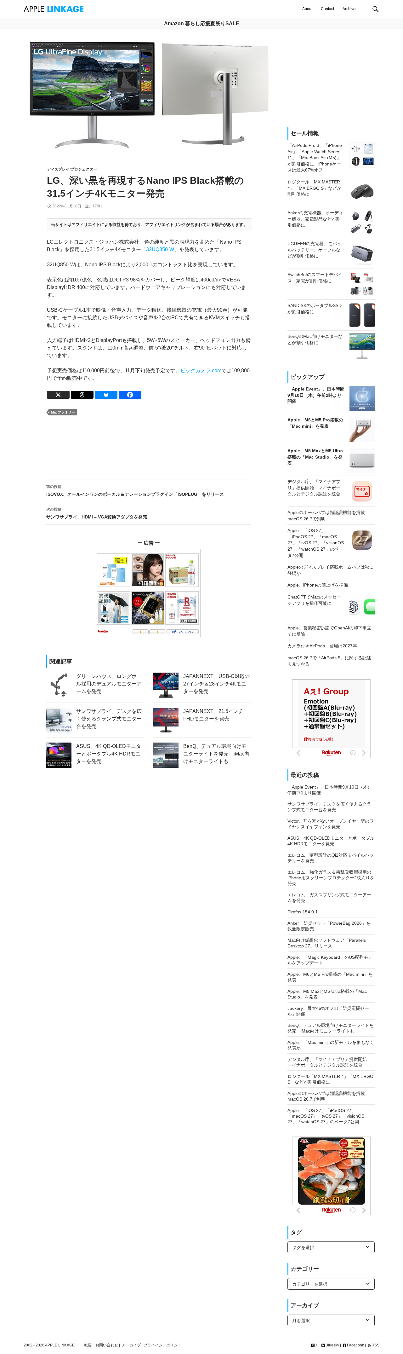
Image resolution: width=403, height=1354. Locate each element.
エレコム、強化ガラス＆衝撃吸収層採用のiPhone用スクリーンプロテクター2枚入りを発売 (330, 878)
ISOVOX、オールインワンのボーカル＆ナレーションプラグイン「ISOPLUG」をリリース (135, 490)
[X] (58, 395)
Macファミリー (63, 412)
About (307, 9)
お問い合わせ (106, 1345)
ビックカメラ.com (200, 370)
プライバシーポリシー (162, 1345)
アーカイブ (131, 1345)
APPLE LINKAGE (60, 1345)
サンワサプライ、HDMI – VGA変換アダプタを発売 (96, 513)
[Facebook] (130, 395)
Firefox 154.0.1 (302, 911)
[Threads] (82, 395)
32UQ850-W (160, 249)
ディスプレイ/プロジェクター (72, 169)
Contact (327, 9)
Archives (350, 9)
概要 (88, 1345)
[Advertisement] (148, 447)
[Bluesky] (106, 395)
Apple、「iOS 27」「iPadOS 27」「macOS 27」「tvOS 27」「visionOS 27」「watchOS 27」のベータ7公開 (325, 1116)
